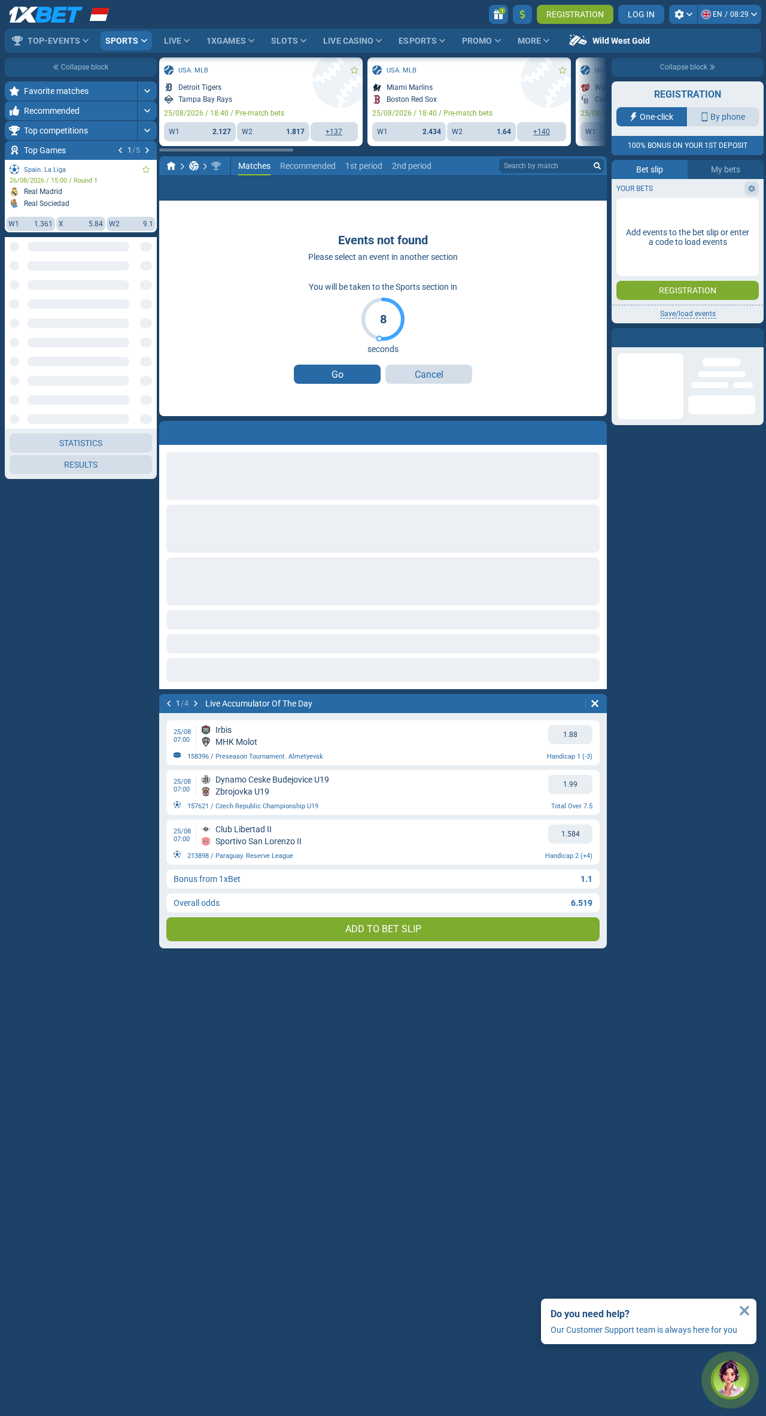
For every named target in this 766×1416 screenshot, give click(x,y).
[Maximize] (147, 91)
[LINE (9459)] (171, 165)
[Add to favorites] (146, 169)
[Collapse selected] (133, 291)
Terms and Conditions (693, 213)
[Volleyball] (194, 165)
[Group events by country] (147, 291)
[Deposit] (522, 14)
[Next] (147, 150)
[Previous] (120, 150)
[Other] (583, 188)
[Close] (744, 1310)
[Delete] (595, 703)
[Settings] (683, 14)
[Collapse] (147, 428)
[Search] (597, 166)
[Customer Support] (730, 1380)
